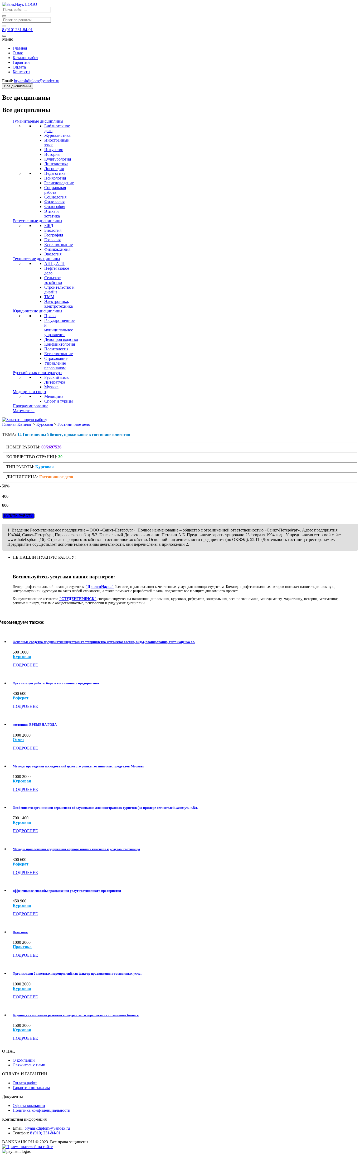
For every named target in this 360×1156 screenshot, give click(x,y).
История (52, 154)
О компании (24, 1060)
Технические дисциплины (36, 259)
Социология (55, 197)
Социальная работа (55, 190)
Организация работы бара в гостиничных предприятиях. (56, 683)
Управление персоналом (55, 365)
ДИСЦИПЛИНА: (22, 477)
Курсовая (44, 424)
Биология (52, 230)
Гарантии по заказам (31, 1087)
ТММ (49, 296)
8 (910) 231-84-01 (45, 1133)
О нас (18, 53)
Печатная (20, 932)
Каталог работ (25, 57)
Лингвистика (56, 164)
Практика (22, 947)
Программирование (30, 406)
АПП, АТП (54, 263)
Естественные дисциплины (37, 221)
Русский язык (56, 377)
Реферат (20, 698)
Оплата (19, 67)
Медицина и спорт (29, 391)
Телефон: (21, 1133)
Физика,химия (57, 249)
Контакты (21, 72)
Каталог (24, 424)
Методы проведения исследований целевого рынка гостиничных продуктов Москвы (78, 766)
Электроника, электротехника (58, 303)
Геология (52, 240)
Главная (20, 48)
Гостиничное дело (73, 424)
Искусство (53, 149)
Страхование (55, 358)
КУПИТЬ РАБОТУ (18, 516)
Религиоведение (59, 183)
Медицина (53, 396)
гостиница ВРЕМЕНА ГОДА (35, 725)
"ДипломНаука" (100, 587)
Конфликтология (59, 344)
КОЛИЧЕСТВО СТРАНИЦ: (31, 456)
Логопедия (54, 168)
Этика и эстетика (52, 213)
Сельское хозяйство (53, 280)
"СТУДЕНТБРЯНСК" (77, 599)
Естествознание (58, 244)
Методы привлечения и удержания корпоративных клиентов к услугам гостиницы (76, 849)
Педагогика (54, 173)
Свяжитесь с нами (29, 1065)
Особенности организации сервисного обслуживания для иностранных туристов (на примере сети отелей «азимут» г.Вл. (105, 808)
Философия (54, 206)
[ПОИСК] (4, 16)
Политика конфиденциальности (41, 1110)
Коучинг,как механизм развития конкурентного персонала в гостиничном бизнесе (76, 1015)
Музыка (51, 387)
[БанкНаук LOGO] (19, 4)
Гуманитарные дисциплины (38, 121)
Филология (54, 202)
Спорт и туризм (58, 401)
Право (50, 315)
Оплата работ (25, 1083)
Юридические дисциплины (37, 311)
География (53, 235)
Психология (55, 178)
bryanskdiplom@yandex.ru (47, 1128)
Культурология (57, 159)
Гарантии (21, 62)
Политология (56, 349)
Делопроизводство (61, 339)
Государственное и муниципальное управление (59, 327)
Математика (24, 410)
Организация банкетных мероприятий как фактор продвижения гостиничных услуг (77, 973)
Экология (52, 254)
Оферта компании (29, 1105)
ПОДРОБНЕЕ (25, 665)
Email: (18, 1128)
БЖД (48, 225)
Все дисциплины (17, 86)
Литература (54, 382)
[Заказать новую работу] (24, 419)
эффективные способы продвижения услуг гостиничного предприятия (67, 891)
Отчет (18, 740)
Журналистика (57, 135)
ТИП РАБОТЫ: (20, 467)
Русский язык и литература (37, 372)
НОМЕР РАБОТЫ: (23, 447)
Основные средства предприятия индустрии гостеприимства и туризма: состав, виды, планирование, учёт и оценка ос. (104, 642)
